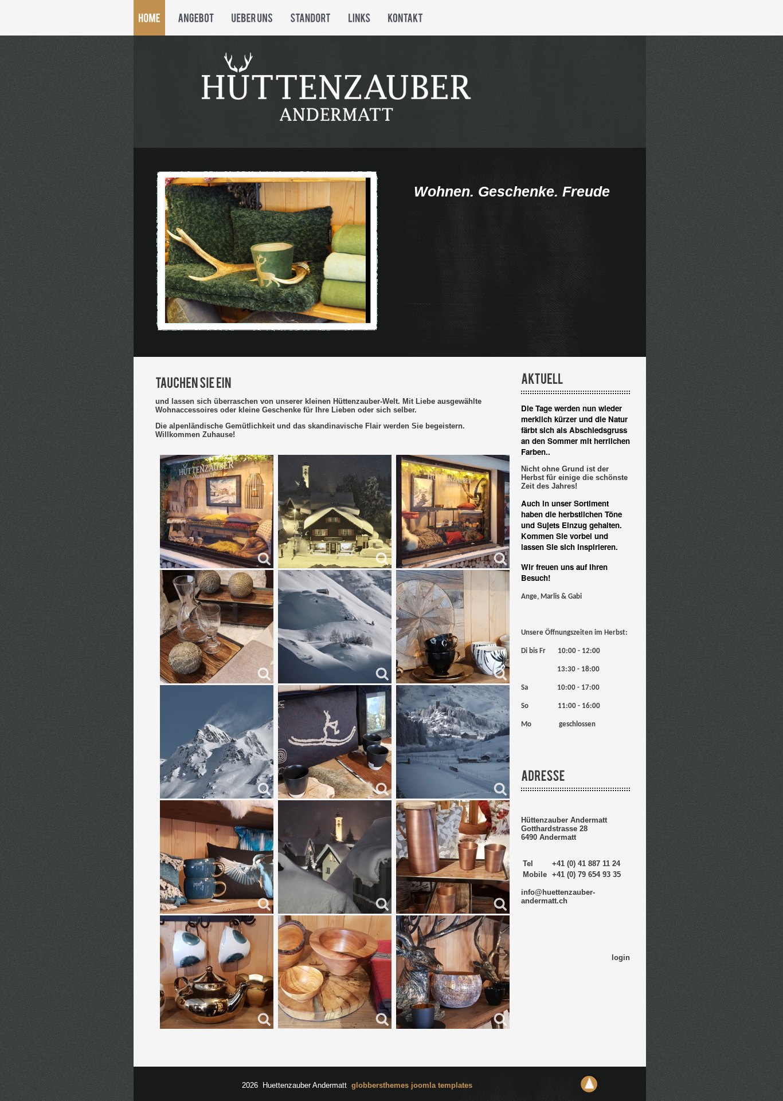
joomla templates (441, 1085)
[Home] (149, 18)
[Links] (359, 18)
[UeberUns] (251, 18)
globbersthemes (381, 1085)
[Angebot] (195, 18)
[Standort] (310, 18)
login (621, 957)
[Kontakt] (405, 18)
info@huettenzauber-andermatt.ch (558, 896)
